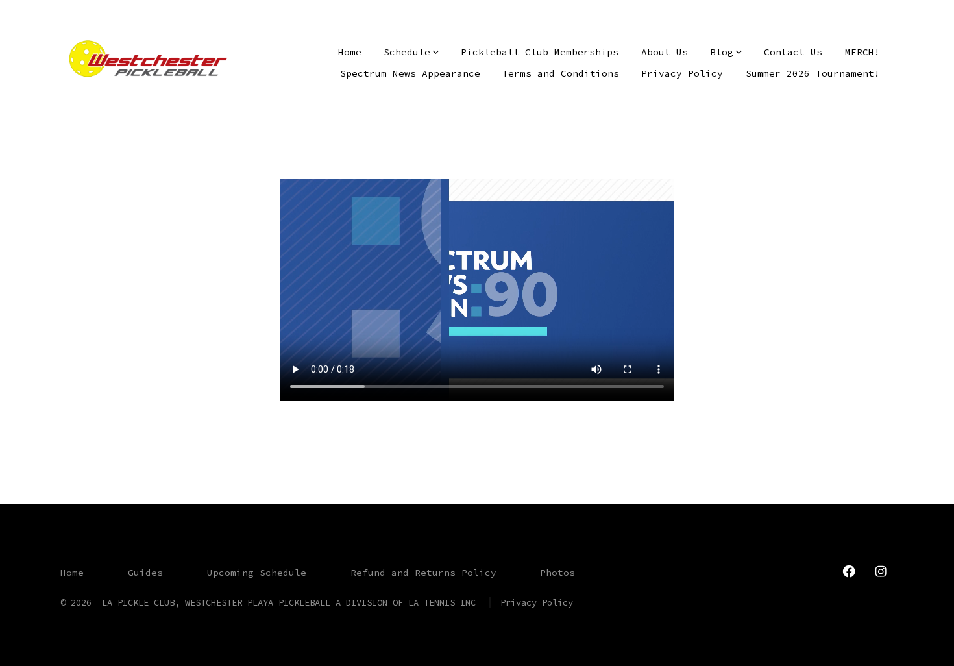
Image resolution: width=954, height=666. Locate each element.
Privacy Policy (682, 73)
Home (349, 52)
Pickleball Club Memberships (539, 52)
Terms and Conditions (560, 73)
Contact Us (793, 52)
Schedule (407, 52)
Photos (557, 572)
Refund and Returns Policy (423, 572)
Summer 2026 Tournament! (813, 73)
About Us (664, 52)
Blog (721, 52)
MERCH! (862, 52)
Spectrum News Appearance (410, 73)
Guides (145, 572)
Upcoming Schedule (256, 572)
